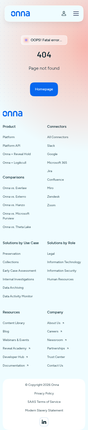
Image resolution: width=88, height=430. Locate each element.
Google (52, 154)
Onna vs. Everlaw (15, 188)
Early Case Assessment (19, 271)
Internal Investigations (18, 279)
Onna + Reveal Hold (17, 154)
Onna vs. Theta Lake (17, 227)
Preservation (12, 254)
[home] (19, 14)
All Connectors (57, 137)
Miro (50, 188)
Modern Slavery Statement (44, 410)
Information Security (61, 271)
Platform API (11, 146)
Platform (9, 137)
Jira (49, 171)
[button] (75, 13)
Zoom (51, 205)
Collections (11, 262)
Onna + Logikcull (14, 163)
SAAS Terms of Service (44, 402)
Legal (51, 254)
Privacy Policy (44, 393)
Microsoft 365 (57, 163)
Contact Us (55, 366)
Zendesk (53, 197)
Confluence (55, 180)
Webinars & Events (16, 340)
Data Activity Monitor (18, 296)
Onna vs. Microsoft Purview (16, 216)
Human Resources (60, 279)
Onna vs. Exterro (14, 197)
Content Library (14, 323)
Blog (6, 331)
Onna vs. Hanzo (14, 205)
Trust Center (56, 357)
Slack (51, 146)
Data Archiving (13, 288)
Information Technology (64, 262)
